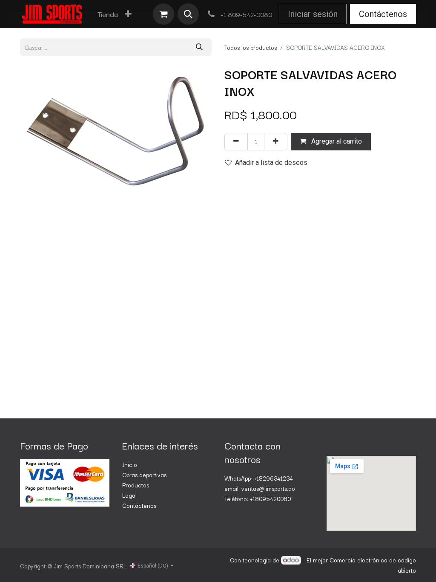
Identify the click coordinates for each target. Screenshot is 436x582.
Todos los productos (250, 47)
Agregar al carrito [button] (336, 141)
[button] (188, 14)
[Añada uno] (275, 141)
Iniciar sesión (313, 14)
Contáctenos (383, 14)
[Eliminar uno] (236, 141)
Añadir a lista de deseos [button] (271, 162)
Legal (129, 495)
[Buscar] (199, 47)
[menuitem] (107, 14)
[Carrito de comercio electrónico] (163, 14)
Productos (135, 485)
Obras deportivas (144, 474)
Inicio (129, 464)
